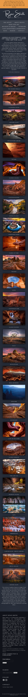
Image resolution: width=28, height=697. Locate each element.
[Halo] (14, 343)
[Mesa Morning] (14, 380)
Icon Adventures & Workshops (13, 28)
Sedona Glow (14, 584)
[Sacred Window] (14, 454)
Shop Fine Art (14, 24)
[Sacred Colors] (14, 175)
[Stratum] (14, 399)
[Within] (14, 156)
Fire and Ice (14, 475)
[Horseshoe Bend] (14, 231)
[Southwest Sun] (14, 306)
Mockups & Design (9, 26)
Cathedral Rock (14, 107)
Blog (5, 30)
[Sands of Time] (14, 250)
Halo (14, 345)
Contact (21, 30)
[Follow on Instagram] (6, 680)
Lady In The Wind (14, 438)
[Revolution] (14, 361)
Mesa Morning (14, 383)
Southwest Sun (14, 308)
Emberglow (14, 533)
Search (12, 30)
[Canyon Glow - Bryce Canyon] (14, 548)
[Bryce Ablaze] (14, 563)
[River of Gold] (14, 213)
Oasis (14, 290)
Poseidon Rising (14, 197)
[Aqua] (14, 512)
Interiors (22, 26)
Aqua (14, 514)
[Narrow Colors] (14, 492)
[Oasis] (14, 287)
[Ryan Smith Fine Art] (14, 18)
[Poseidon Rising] (14, 195)
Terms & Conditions (13, 648)
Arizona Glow (14, 122)
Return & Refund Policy (13, 650)
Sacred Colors (14, 178)
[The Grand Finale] (14, 86)
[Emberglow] (14, 530)
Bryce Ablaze (14, 566)
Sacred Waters (14, 327)
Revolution (14, 364)
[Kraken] (14, 269)
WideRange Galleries (14, 694)
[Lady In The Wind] (14, 436)
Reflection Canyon (14, 140)
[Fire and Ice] (14, 473)
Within (14, 159)
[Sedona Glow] (14, 582)
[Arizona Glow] (14, 119)
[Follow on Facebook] (4, 680)
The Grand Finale (14, 89)
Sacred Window (14, 457)
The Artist (7, 22)
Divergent (13, 420)
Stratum (14, 401)
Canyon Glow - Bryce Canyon (14, 551)
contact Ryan (6, 66)
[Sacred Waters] (14, 324)
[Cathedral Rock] (14, 105)
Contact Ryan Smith (8, 687)
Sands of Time (14, 253)
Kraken (14, 271)
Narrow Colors (14, 494)
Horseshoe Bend (14, 234)
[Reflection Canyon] (14, 138)
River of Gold (14, 216)
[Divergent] (14, 417)
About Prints (20, 22)
